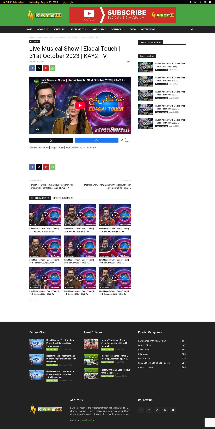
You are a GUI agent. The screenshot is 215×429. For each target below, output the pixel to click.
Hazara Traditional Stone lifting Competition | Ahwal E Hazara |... (114, 343)
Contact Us (117, 29)
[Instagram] (195, 2)
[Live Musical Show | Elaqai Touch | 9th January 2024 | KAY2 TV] (80, 278)
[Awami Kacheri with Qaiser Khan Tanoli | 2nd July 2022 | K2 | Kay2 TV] (145, 67)
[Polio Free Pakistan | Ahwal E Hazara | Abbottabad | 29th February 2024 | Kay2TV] (91, 359)
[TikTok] (200, 2)
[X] (205, 2)
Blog (133, 29)
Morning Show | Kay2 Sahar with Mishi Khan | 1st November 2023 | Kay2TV (107, 186)
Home (28, 29)
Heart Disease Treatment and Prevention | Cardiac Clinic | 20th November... (60, 374)
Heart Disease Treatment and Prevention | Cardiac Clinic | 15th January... (60, 343)
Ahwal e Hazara (107, 349)
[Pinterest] (46, 68)
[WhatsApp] (52, 68)
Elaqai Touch (42, 37)
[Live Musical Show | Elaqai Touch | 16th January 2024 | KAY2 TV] (115, 246)
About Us (42, 29)
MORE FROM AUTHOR (63, 198)
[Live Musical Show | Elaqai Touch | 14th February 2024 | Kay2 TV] (115, 215)
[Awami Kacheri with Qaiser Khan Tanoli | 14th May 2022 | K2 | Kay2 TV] (145, 123)
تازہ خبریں (68, 2)
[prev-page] (31, 300)
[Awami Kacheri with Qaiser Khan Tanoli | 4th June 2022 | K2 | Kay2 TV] (145, 81)
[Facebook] (190, 2)
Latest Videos (78, 29)
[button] (191, 29)
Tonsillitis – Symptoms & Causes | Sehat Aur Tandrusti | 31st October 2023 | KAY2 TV (51, 186)
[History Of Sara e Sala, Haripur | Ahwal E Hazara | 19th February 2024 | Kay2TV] (91, 373)
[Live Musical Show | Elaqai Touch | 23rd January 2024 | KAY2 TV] (80, 246)
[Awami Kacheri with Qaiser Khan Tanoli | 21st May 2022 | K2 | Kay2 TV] (145, 109)
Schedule (59, 29)
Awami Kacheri (161, 70)
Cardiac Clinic (52, 349)
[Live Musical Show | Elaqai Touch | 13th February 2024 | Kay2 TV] (45, 246)
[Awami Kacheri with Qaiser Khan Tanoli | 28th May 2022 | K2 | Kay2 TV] (145, 95)
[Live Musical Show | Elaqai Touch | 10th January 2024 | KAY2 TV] (45, 278)
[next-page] (36, 300)
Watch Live (99, 29)
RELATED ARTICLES (40, 198)
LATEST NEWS (148, 29)
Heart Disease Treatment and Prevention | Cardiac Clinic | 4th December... (61, 359)
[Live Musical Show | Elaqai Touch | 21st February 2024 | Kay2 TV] (45, 215)
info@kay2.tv (88, 420)
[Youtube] (210, 2)
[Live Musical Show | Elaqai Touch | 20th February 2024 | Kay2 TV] (80, 215)
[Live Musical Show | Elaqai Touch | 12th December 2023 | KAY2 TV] (115, 278)
